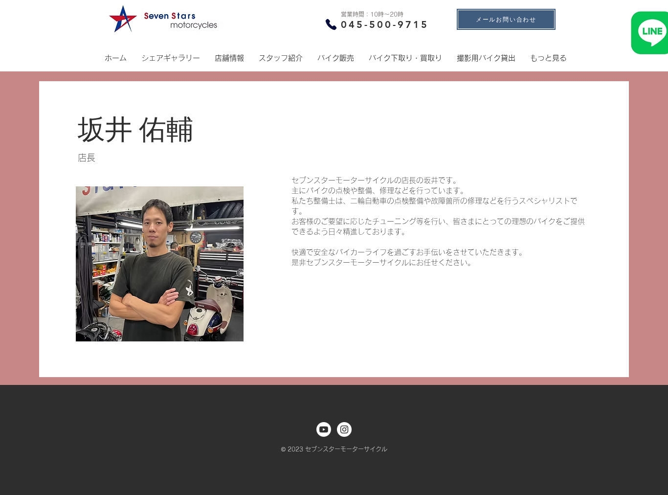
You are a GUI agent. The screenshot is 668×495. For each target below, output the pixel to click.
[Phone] (331, 24)
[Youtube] (323, 429)
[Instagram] (344, 429)
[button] (229, 58)
